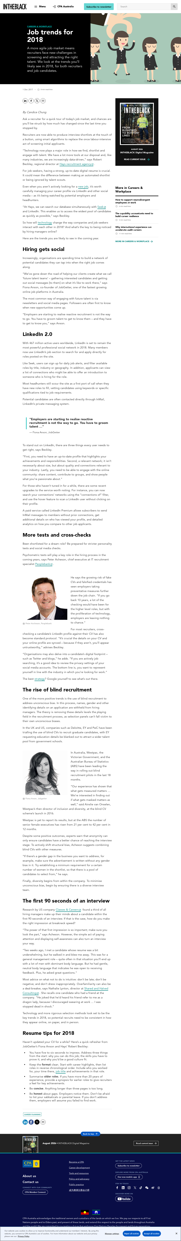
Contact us (30, 1182)
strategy (40, 679)
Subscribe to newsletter (98, 6)
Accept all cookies (151, 1233)
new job (83, 186)
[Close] (176, 1233)
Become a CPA (76, 1162)
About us (29, 1176)
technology (45, 222)
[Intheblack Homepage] (15, 6)
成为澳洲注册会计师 (79, 1190)
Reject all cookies (131, 1233)
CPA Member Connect (35, 1192)
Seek (100, 207)
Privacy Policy (23, 1236)
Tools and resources (79, 1173)
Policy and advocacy (79, 1179)
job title (61, 1071)
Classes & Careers (67, 909)
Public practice (76, 1184)
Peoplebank (42, 564)
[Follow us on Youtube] (124, 1198)
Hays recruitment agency (75, 164)
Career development (79, 1168)
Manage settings (112, 1233)
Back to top (88, 1134)
